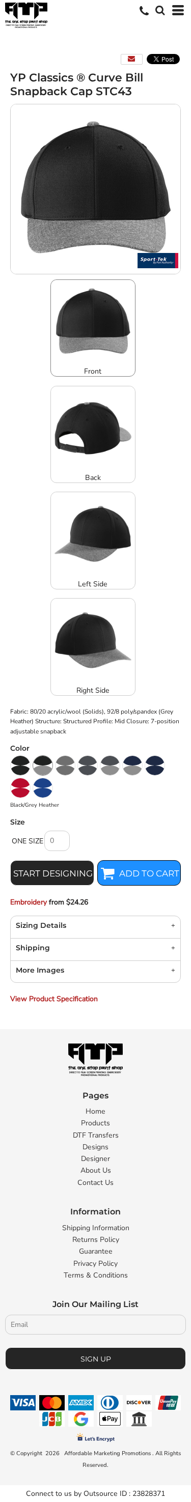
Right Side (93, 690)
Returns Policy (95, 1239)
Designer (95, 1159)
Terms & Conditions (96, 1275)
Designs (95, 1147)
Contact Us (95, 1182)
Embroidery (28, 902)
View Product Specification (54, 999)
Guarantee (96, 1251)
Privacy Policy (95, 1263)
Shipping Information (95, 1228)
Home (95, 1111)
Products (95, 1123)
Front (92, 371)
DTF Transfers (96, 1135)
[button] (159, 9)
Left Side (92, 584)
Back (93, 478)
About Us (95, 1170)
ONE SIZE (27, 841)
